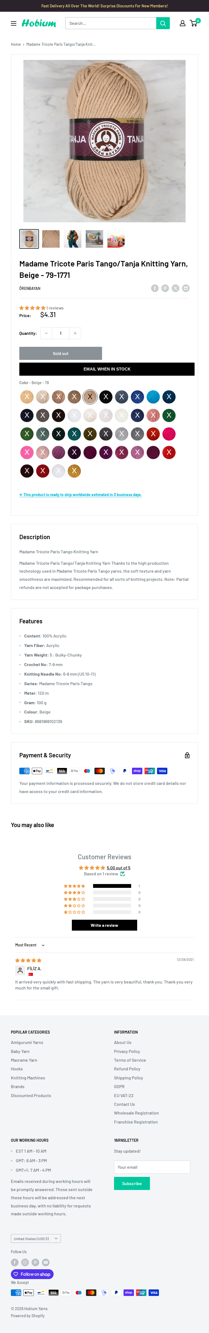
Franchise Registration (136, 1121)
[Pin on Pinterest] (165, 288)
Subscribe (132, 1183)
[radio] (27, 397)
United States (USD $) (31, 1238)
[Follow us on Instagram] (25, 1262)
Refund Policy (127, 1068)
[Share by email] (186, 288)
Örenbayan (29, 288)
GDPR (119, 1086)
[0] (193, 23)
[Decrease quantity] (46, 333)
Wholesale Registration (136, 1112)
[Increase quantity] (75, 333)
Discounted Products (31, 1095)
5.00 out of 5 (118, 867)
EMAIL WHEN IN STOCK (107, 369)
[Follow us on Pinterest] (35, 1262)
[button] (32, 307)
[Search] (163, 23)
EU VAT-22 (124, 1095)
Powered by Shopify (28, 1315)
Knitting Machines (28, 1077)
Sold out (61, 353)
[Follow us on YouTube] (46, 1262)
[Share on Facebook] (155, 288)
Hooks (17, 1068)
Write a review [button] (104, 925)
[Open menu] (13, 23)
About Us (122, 1042)
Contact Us (124, 1104)
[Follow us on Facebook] (15, 1262)
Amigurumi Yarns (27, 1042)
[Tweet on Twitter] (175, 288)
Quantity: (28, 333)
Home (16, 44)
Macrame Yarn (24, 1059)
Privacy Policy (127, 1051)
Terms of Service (130, 1059)
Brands (17, 1086)
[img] (28, 960)
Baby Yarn (20, 1051)
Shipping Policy (128, 1077)
